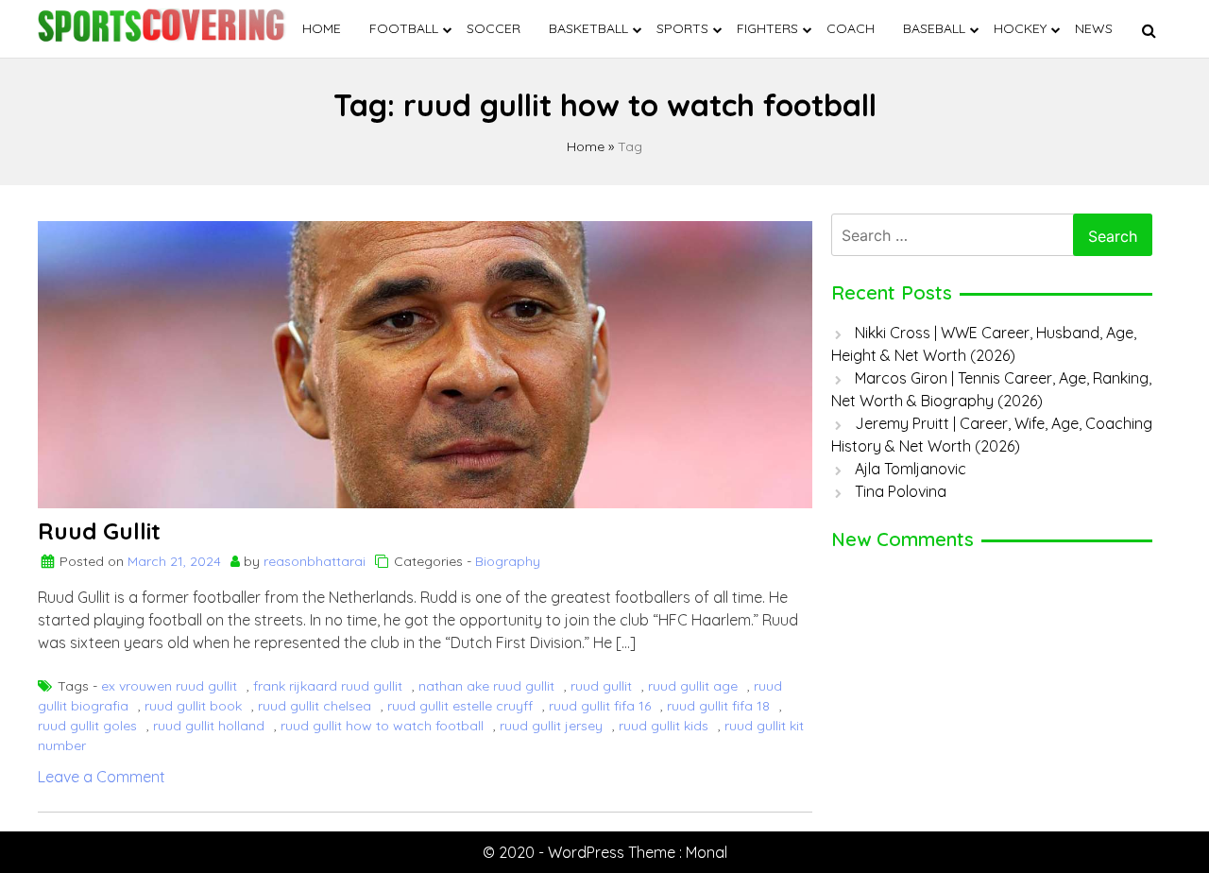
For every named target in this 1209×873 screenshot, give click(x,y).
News (1094, 28)
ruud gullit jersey (551, 725)
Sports (682, 28)
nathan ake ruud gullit (486, 685)
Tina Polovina (900, 491)
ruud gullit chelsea (314, 705)
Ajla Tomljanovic (910, 468)
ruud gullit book (193, 705)
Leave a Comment (101, 776)
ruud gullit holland (208, 725)
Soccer (493, 28)
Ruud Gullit (99, 531)
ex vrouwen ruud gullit (169, 685)
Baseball (934, 28)
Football (403, 28)
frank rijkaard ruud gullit (327, 685)
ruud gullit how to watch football (382, 725)
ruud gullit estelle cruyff (460, 705)
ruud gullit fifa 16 (600, 705)
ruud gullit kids (663, 725)
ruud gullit (601, 685)
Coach (850, 28)
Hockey (1020, 28)
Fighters (767, 28)
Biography (507, 561)
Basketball (588, 28)
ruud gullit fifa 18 (718, 705)
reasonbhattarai (315, 561)
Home (321, 28)
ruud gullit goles (87, 725)
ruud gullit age (693, 685)
